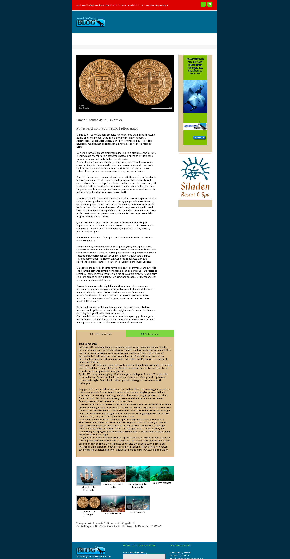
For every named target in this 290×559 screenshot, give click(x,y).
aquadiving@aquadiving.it (157, 5)
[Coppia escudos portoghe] (125, 83)
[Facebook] (203, 4)
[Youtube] (209, 4)
